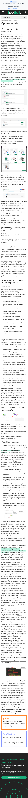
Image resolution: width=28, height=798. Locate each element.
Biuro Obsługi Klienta (14, 777)
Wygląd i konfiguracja (6, 20)
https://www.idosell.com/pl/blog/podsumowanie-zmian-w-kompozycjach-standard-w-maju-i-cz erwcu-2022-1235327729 (13, 583)
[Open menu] (3, 12)
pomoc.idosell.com (13, 8)
